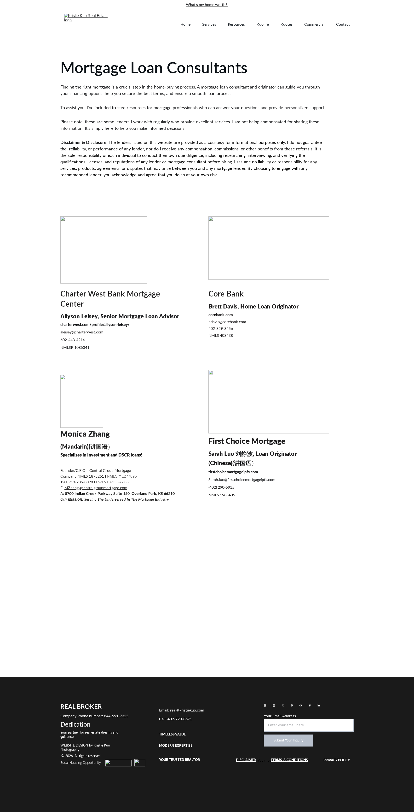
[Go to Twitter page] (283, 705)
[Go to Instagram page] (274, 705)
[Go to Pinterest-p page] (292, 705)
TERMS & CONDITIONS (289, 760)
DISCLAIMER (246, 760)
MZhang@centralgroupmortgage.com (95, 488)
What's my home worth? (207, 5)
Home (185, 24)
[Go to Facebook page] (265, 705)
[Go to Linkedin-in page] (318, 705)
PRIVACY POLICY (336, 760)
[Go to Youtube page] (300, 705)
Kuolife (263, 24)
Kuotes (287, 24)
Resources (236, 24)
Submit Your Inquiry (288, 740)
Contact (343, 24)
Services (209, 24)
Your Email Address (280, 716)
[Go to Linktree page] (310, 705)
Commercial (314, 24)
